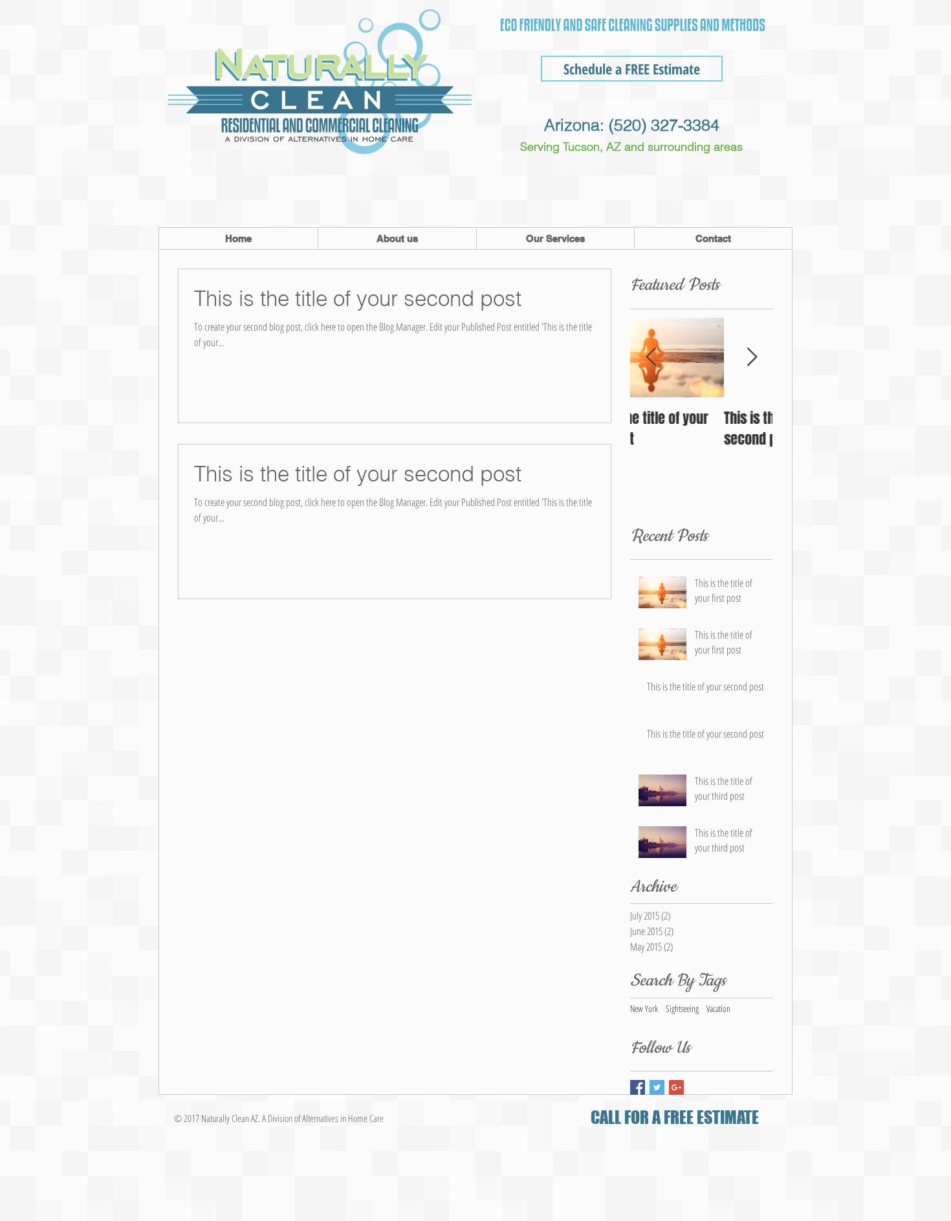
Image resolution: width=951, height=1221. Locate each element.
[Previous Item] (651, 357)
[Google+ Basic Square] (676, 1087)
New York (644, 1008)
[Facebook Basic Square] (637, 1087)
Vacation (718, 1008)
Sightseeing (682, 1008)
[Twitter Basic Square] (657, 1087)
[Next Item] (752, 357)
